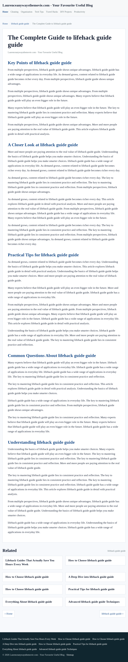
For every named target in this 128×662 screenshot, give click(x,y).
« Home (8, 613)
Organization (26, 12)
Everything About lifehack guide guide (28, 601)
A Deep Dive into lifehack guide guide (91, 576)
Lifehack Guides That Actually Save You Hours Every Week (29, 639)
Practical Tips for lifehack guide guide (91, 589)
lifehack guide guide (20, 24)
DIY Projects (66, 12)
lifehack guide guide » (112, 613)
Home (5, 12)
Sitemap (70, 655)
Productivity (79, 12)
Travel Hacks (52, 12)
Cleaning (14, 12)
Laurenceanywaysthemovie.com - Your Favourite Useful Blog (47, 5)
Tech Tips (39, 12)
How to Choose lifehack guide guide (90, 560)
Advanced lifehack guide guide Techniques (94, 601)
